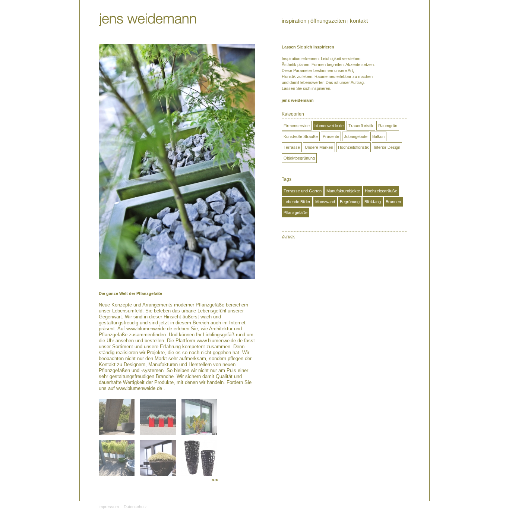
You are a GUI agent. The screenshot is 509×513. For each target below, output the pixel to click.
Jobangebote (355, 136)
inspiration (294, 21)
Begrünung (350, 201)
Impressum (108, 506)
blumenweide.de (329, 125)
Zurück (288, 236)
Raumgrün (387, 125)
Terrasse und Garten (303, 191)
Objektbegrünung (299, 158)
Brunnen (393, 201)
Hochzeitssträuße (381, 191)
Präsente (331, 136)
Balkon (378, 136)
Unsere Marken (319, 147)
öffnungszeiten (328, 21)
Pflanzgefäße (295, 212)
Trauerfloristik (360, 125)
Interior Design (387, 147)
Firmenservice (297, 125)
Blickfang (372, 201)
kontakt (359, 21)
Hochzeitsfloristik (353, 147)
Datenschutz (135, 506)
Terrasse (292, 147)
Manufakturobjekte (343, 191)
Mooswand (325, 201)
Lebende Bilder (297, 201)
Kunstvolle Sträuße (301, 136)
